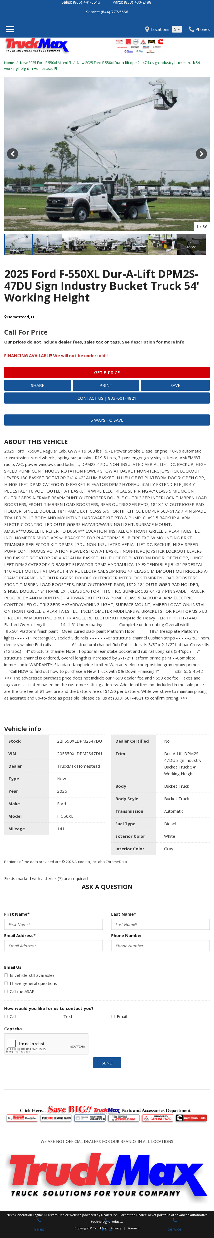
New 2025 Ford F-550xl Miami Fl (46, 62)
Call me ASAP (22, 991)
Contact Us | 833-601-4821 (107, 398)
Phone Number (126, 935)
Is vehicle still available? (32, 975)
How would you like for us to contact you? (49, 1008)
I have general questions (33, 983)
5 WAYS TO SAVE (107, 420)
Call (13, 1016)
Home (9, 62)
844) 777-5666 (115, 11)
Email (122, 1016)
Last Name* (123, 914)
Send (107, 1063)
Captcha (13, 1028)
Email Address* (20, 935)
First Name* (17, 914)
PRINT (105, 385)
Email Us (12, 967)
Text (67, 1016)
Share (37, 385)
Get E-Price (107, 372)
